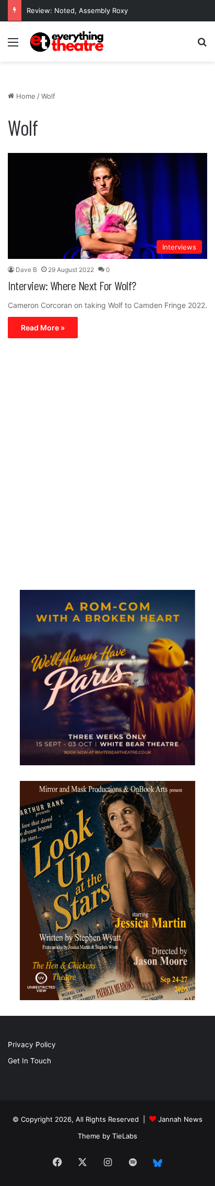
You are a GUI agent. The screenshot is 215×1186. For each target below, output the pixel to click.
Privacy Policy (32, 1044)
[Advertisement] (107, 466)
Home (24, 96)
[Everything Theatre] (68, 41)
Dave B (26, 270)
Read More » (43, 327)
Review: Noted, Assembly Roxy (77, 10)
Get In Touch (29, 1061)
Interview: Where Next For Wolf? (72, 285)
